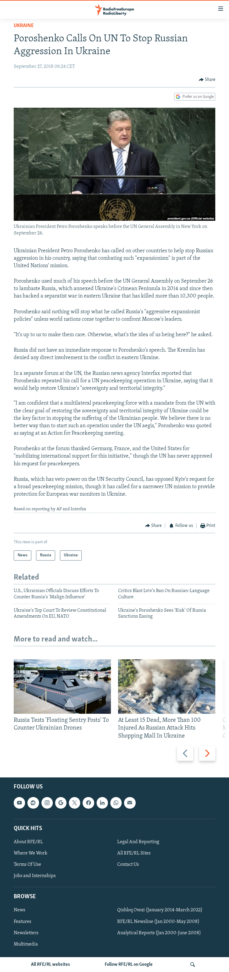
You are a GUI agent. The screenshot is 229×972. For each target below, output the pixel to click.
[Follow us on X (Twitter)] (74, 802)
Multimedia (26, 944)
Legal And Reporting (138, 842)
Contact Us (128, 864)
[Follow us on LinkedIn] (102, 802)
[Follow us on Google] (60, 802)
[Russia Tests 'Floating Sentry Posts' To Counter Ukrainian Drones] (62, 686)
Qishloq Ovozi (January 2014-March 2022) (159, 910)
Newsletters (26, 932)
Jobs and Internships (35, 876)
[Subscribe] (129, 802)
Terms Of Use (27, 864)
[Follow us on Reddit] (33, 802)
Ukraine (24, 26)
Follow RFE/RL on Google (129, 964)
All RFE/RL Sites (134, 853)
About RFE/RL (28, 842)
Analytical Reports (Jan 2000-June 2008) (159, 932)
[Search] (193, 964)
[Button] (207, 80)
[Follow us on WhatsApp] (116, 802)
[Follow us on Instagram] (47, 802)
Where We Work (30, 853)
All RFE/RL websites (50, 964)
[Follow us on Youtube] (19, 802)
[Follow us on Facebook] (88, 802)
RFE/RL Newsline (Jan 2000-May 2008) (158, 921)
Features (22, 921)
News (19, 910)
